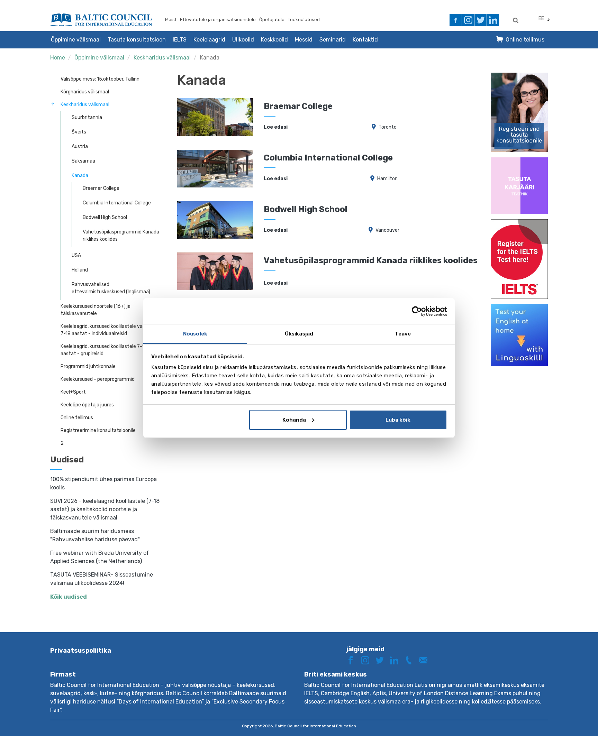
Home (57, 57)
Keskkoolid (274, 39)
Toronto (388, 127)
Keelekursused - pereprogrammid (98, 379)
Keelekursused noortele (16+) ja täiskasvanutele (95, 309)
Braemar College (101, 188)
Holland (80, 270)
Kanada (209, 57)
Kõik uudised (68, 597)
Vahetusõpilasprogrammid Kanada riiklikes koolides (121, 235)
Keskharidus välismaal (162, 57)
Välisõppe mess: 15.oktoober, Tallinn (100, 79)
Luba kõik (398, 420)
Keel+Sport (73, 392)
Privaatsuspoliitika (80, 650)
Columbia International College (117, 203)
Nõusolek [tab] (195, 334)
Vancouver (387, 230)
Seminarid (332, 39)
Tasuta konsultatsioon (137, 39)
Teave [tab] (403, 334)
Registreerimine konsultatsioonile (98, 430)
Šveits (79, 132)
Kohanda (294, 420)
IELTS (180, 39)
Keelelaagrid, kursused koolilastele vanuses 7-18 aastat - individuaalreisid (108, 330)
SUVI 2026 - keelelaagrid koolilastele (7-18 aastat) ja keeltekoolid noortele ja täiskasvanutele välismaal (105, 509)
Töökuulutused (304, 19)
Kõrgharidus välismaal (85, 92)
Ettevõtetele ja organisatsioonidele (218, 19)
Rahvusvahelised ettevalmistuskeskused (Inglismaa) (111, 288)
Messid (303, 39)
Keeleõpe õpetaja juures (87, 405)
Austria (80, 146)
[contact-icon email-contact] (425, 659)
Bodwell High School (105, 217)
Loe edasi (276, 127)
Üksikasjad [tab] (299, 334)
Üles (568, 717)
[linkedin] (493, 20)
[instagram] (468, 20)
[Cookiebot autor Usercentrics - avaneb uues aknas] (417, 311)
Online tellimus (525, 39)
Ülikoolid (243, 39)
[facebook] (456, 20)
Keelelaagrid (209, 39)
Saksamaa (83, 161)
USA (76, 255)
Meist (170, 19)
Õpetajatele (271, 19)
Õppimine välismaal (76, 39)
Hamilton (387, 179)
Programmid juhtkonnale (88, 366)
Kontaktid (365, 39)
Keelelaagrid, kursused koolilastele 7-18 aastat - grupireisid (104, 350)
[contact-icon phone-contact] (411, 659)
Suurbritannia (87, 117)
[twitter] (480, 20)
